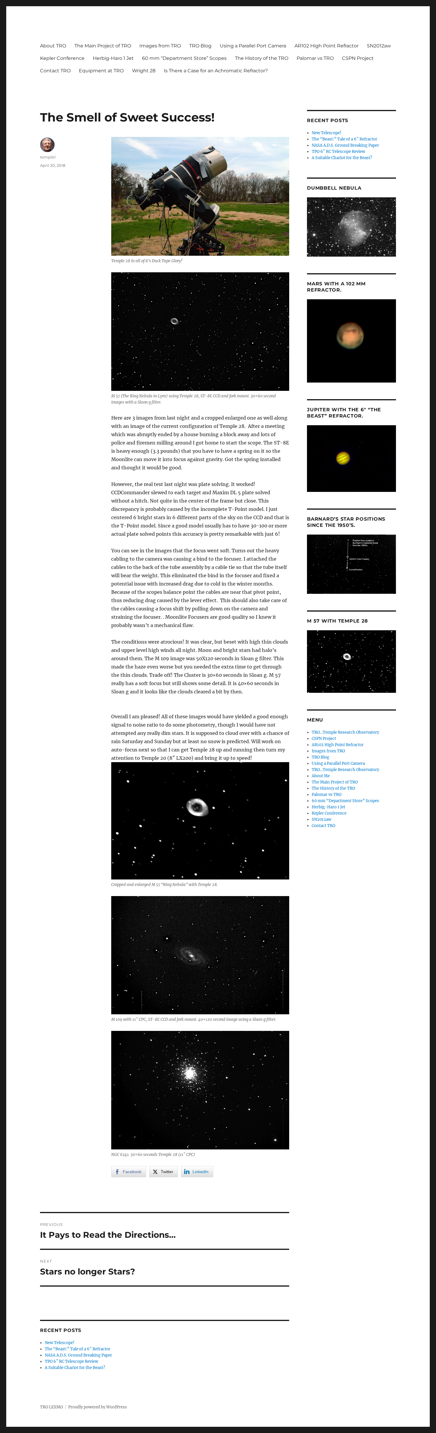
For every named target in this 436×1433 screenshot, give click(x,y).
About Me (321, 775)
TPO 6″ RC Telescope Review (71, 1361)
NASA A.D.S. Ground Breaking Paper (78, 1355)
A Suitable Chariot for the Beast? (75, 1367)
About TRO (53, 46)
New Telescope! (59, 1342)
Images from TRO (160, 46)
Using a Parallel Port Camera (253, 46)
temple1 (48, 157)
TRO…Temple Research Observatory (345, 732)
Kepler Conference (62, 58)
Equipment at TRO (101, 70)
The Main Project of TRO (102, 46)
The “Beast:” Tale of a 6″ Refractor (77, 1349)
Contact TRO (55, 70)
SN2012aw (379, 46)
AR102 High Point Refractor (327, 46)
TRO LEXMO (51, 1407)
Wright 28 (143, 70)
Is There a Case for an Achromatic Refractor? (216, 70)
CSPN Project (358, 58)
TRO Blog (200, 46)
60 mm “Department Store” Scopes (184, 58)
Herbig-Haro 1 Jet (113, 58)
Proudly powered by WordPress (97, 1407)
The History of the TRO (261, 58)
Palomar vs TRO (315, 58)
